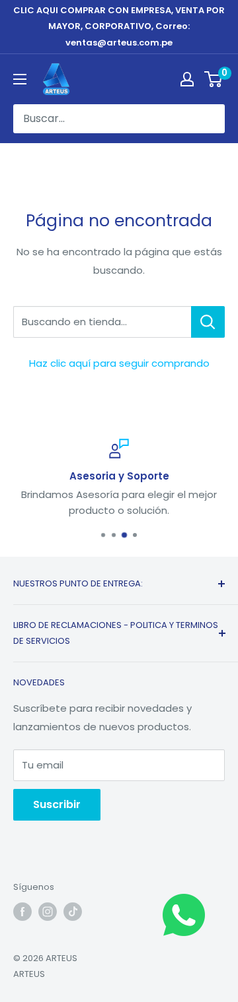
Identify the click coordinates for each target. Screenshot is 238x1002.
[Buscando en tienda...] (208, 322)
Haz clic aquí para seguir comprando (119, 363)
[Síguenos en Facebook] (22, 911)
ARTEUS (29, 974)
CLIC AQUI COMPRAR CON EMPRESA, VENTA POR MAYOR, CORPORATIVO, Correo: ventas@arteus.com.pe (119, 26)
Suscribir (57, 804)
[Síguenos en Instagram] (47, 911)
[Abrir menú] (19, 79)
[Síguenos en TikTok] (72, 911)
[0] (214, 79)
